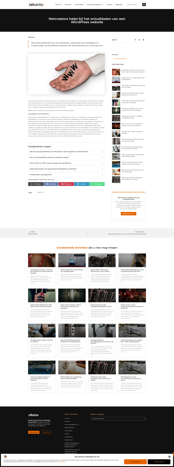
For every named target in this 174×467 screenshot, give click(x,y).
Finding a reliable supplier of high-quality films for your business (40, 378)
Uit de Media (79, 4)
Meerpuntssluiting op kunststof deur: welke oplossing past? (131, 341)
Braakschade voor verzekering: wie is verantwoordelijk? (71, 377)
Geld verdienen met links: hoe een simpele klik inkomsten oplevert (72, 451)
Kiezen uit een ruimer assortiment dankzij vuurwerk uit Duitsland (132, 306)
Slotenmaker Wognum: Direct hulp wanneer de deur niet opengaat (71, 306)
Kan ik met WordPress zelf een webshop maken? (66, 157)
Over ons (58, 4)
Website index (69, 440)
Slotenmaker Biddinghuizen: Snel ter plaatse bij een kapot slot (132, 270)
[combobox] (134, 4)
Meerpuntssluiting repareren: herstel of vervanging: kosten (70, 341)
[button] (169, 457)
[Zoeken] (144, 4)
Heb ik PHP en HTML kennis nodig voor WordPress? (66, 163)
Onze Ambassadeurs (94, 4)
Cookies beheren (159, 461)
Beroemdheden (69, 427)
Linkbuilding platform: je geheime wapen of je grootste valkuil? (72, 444)
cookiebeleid (61, 461)
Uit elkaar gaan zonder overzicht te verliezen (41, 341)
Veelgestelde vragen (121, 58)
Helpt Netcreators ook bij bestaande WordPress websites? (66, 169)
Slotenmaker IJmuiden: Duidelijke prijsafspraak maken (101, 305)
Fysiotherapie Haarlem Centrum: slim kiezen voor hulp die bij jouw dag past (41, 271)
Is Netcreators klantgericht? (66, 175)
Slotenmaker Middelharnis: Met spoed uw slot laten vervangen (41, 305)
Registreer (118, 4)
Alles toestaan (135, 461)
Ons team (68, 4)
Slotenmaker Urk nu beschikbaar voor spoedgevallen (72, 270)
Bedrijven (31, 37)
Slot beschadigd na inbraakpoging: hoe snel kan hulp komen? (102, 341)
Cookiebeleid (68, 437)
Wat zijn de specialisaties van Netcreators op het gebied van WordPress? (66, 151)
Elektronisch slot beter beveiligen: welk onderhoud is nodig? (101, 378)
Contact (109, 4)
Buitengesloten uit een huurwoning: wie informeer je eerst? (131, 378)
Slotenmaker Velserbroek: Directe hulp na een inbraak (100, 270)
